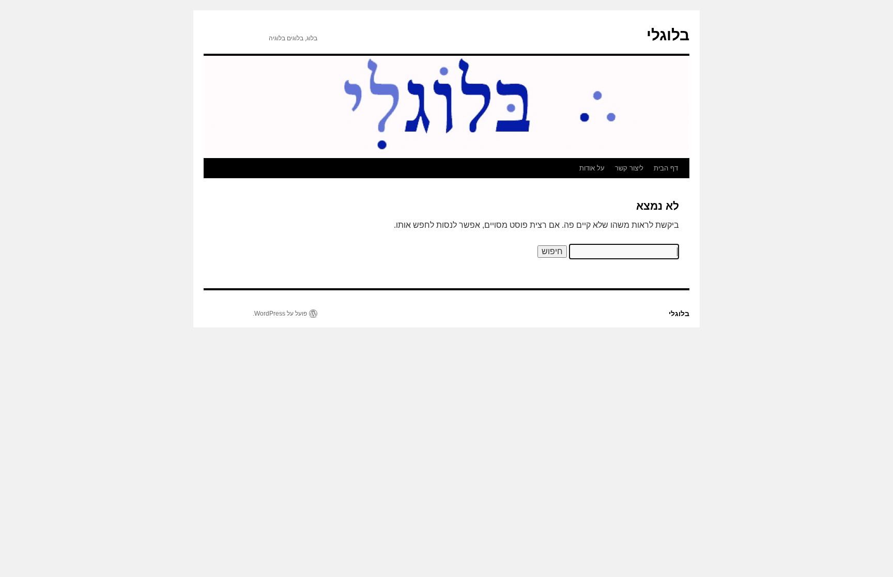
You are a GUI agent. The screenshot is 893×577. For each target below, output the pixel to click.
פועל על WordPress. (280, 313)
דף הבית (666, 168)
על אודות (592, 168)
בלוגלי (667, 34)
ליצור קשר (629, 168)
